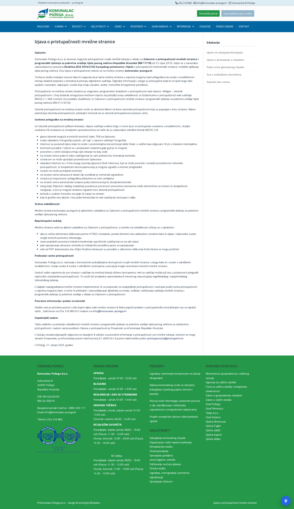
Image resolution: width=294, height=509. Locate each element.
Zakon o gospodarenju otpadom (224, 395)
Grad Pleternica (214, 408)
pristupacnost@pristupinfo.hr (165, 338)
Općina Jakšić (213, 430)
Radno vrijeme (224, 26)
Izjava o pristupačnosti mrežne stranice (235, 503)
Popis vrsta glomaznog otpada (225, 67)
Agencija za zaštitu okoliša (221, 382)
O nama (59, 26)
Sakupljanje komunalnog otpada (167, 438)
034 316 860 (185, 3)
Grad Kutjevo (213, 417)
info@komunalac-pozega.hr (212, 3)
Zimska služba (158, 468)
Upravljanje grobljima (161, 455)
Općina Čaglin (213, 426)
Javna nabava (160, 26)
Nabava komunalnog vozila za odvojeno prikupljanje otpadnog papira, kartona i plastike (172, 389)
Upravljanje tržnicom (161, 481)
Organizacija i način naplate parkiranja (171, 442)
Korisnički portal (208, 13)
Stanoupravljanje (159, 451)
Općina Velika (213, 439)
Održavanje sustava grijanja (165, 464)
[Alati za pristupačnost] (286, 501)
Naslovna (43, 26)
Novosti (77, 26)
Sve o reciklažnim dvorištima (224, 74)
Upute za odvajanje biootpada (225, 52)
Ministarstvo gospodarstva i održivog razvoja (227, 375)
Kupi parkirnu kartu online (238, 13)
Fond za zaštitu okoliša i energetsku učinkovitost (226, 389)
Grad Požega (213, 404)
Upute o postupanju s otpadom (225, 60)
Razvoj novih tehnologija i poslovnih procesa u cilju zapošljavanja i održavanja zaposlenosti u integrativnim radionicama (175, 405)
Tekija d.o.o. (212, 413)
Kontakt (244, 26)
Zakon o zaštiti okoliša (218, 400)
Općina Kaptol (214, 435)
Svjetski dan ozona (218, 82)
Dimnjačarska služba (161, 447)
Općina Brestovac (216, 421)
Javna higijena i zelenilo (162, 460)
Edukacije (205, 26)
